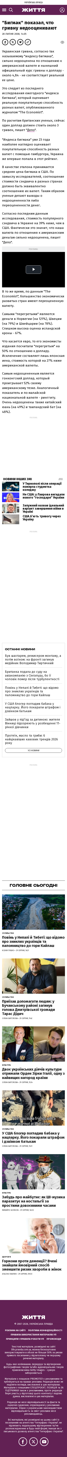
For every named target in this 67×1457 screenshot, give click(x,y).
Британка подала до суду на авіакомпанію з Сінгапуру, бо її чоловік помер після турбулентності (32, 675)
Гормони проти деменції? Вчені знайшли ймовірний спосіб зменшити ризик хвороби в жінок (32, 1265)
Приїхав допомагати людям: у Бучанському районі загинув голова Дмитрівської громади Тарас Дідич (28, 1007)
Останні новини (20, 649)
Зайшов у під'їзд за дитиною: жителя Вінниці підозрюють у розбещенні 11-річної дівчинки (32, 723)
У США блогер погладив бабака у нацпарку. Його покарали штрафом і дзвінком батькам (32, 707)
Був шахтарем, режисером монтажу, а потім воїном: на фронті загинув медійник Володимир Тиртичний (33, 659)
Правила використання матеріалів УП (33, 1334)
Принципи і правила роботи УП (25, 1339)
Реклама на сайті (15, 1330)
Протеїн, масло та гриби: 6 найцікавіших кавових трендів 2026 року (31, 739)
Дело (31, 130)
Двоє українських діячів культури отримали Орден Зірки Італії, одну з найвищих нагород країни (33, 1073)
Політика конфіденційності (45, 1330)
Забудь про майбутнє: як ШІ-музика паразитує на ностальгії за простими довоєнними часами (33, 1201)
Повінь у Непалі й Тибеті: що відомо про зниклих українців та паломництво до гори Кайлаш (32, 691)
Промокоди (54, 1339)
